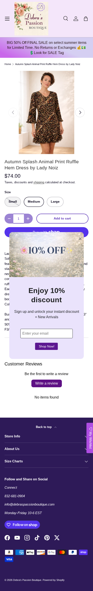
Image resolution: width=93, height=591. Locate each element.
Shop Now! (46, 346)
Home (8, 64)
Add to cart (62, 218)
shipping (38, 182)
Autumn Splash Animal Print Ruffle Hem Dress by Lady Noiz (47, 64)
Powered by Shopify (54, 580)
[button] (86, 19)
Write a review (46, 383)
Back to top (44, 427)
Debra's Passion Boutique (27, 580)
